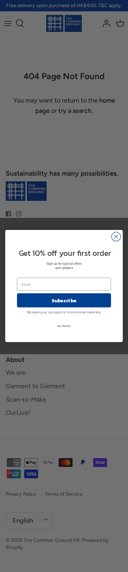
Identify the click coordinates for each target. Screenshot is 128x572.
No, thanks (64, 325)
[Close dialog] (116, 236)
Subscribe (64, 300)
